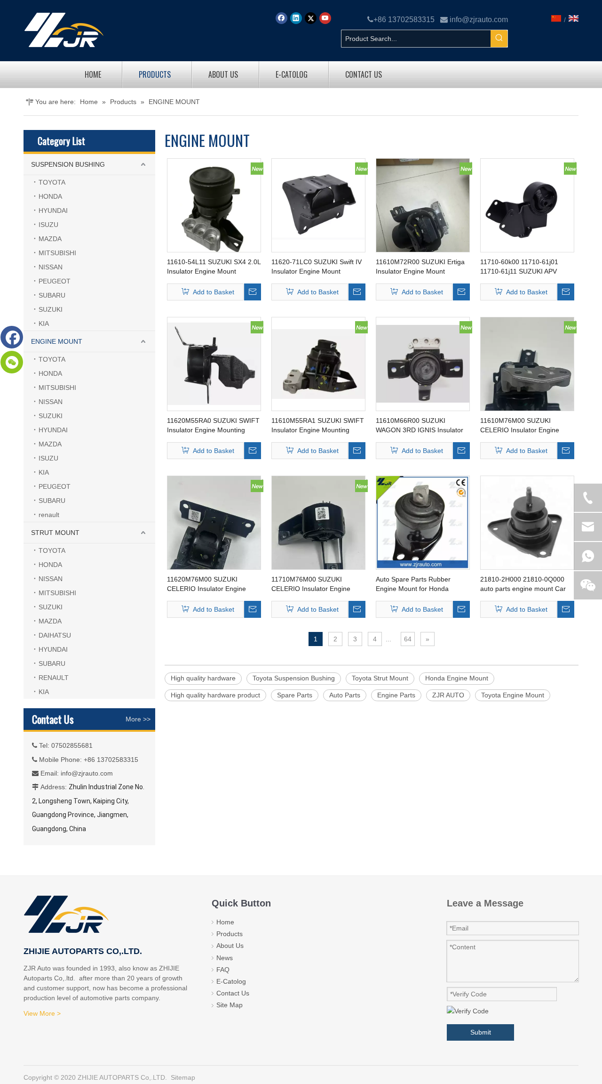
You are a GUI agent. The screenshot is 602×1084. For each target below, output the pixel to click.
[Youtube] (325, 18)
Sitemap (183, 1077)
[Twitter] (311, 18)
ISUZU (48, 224)
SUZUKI (51, 309)
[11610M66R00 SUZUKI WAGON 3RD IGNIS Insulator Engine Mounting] (422, 363)
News (224, 958)
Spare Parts (294, 695)
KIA (44, 323)
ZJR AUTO (448, 695)
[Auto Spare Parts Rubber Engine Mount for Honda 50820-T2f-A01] (422, 522)
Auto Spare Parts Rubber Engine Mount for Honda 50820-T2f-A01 (413, 584)
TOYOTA (52, 182)
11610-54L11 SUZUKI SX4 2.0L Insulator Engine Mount (214, 266)
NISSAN (51, 267)
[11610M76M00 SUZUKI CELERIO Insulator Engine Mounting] (527, 379)
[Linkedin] (296, 18)
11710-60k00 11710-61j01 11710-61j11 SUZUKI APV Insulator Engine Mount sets (521, 267)
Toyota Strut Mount (380, 678)
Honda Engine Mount (456, 678)
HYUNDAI (53, 210)
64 (408, 639)
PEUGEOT (55, 281)
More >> (138, 719)
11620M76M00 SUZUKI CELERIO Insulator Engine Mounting (206, 584)
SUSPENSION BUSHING (68, 164)
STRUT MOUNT (55, 532)
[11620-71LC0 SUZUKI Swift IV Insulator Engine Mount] (318, 205)
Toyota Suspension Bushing (294, 678)
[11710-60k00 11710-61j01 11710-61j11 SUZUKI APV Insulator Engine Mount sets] (527, 205)
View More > (42, 1013)
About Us (230, 945)
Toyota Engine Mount (512, 695)
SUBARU (52, 295)
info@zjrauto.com (479, 20)
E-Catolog (231, 981)
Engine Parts (396, 695)
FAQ (223, 969)
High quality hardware (203, 678)
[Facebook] (281, 18)
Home (225, 922)
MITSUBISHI (57, 253)
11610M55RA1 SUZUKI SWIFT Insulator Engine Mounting (317, 425)
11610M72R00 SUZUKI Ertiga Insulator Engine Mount (420, 266)
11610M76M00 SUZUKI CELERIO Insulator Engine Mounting (519, 426)
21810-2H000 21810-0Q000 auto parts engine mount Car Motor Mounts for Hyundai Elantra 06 (523, 584)
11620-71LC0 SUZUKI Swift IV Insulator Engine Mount (316, 266)
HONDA (50, 196)
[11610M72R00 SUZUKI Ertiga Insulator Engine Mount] (422, 220)
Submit (480, 1032)
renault (49, 514)
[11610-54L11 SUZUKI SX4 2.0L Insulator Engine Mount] (214, 206)
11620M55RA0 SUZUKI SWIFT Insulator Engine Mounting (213, 425)
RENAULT (54, 677)
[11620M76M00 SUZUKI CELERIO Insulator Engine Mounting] (214, 538)
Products (229, 934)
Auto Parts (344, 695)
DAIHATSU (55, 635)
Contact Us (232, 993)
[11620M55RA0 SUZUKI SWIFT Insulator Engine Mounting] (214, 363)
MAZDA (50, 239)
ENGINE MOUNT (56, 341)
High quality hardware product (215, 695)
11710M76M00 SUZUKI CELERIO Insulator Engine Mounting (310, 584)
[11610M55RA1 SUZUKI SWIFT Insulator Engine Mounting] (318, 363)
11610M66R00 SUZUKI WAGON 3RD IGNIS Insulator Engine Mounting (419, 426)
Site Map (229, 1005)
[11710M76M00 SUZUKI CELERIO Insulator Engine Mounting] (318, 538)
